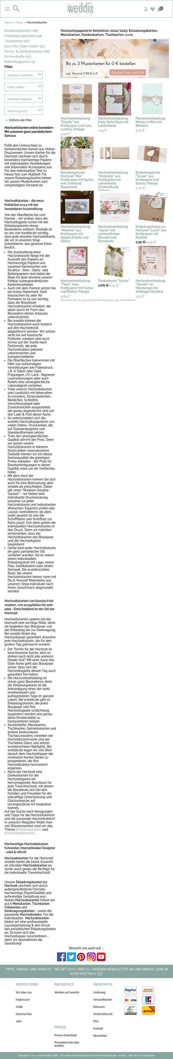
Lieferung (99, 992)
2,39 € (147, 242)
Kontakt (98, 1028)
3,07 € (141, 188)
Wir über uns (24, 992)
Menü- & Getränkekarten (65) (27, 51)
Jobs (19, 1021)
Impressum (23, 999)
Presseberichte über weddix (66, 1044)
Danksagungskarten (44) (23, 36)
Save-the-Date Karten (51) (25, 46)
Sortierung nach (17, 111)
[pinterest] (81, 957)
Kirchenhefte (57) (18, 57)
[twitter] (71, 957)
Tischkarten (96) (17, 41)
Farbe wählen (15, 87)
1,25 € (109, 285)
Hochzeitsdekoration (20, 833)
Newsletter (100, 1035)
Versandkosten (102, 999)
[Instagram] (91, 957)
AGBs (19, 1006)
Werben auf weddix (67, 992)
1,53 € (141, 296)
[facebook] (61, 957)
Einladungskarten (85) (21, 31)
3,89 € (66, 296)
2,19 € (103, 130)
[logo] (86, 8)
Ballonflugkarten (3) (20, 62)
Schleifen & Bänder (19, 99)
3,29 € (66, 134)
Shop (19, 22)
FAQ (95, 1021)
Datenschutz (24, 1014)
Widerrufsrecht (102, 1014)
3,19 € (141, 130)
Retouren (99, 1006)
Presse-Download (65, 1035)
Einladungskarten (28, 829)
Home (8, 22)
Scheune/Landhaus (20, 75)
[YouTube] (101, 957)
